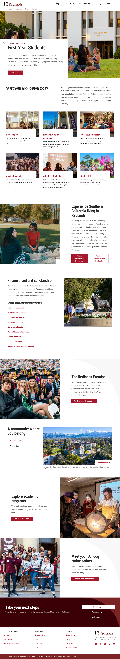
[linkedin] (105, 644)
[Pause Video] (58, 261)
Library (37, 647)
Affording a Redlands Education (21, 313)
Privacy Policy (41, 656)
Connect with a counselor (84, 579)
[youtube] (114, 644)
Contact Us (69, 643)
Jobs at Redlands (71, 647)
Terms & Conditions (50, 656)
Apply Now (97, 607)
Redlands (10, 9)
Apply (56, 4)
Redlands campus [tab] (17, 440)
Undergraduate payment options (21, 346)
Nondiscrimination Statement (63, 656)
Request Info (97, 612)
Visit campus (97, 617)
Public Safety (39, 643)
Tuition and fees (14, 337)
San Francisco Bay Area (11, 643)
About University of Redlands (79, 258)
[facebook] (96, 644)
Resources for (84, 4)
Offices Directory (71, 635)
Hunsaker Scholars (15, 322)
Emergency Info (40, 635)
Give (72, 4)
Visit (64, 4)
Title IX (37, 639)
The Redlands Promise (83, 401)
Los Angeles (8, 639)
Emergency (74, 656)
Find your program (21, 519)
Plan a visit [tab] (14, 446)
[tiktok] (109, 644)
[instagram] (100, 644)
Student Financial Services (18, 332)
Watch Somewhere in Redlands (99, 258)
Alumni (68, 639)
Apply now (14, 72)
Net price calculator (15, 327)
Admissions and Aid (22, 9)
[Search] (99, 4)
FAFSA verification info (17, 317)
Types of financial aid (16, 341)
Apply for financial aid (17, 308)
